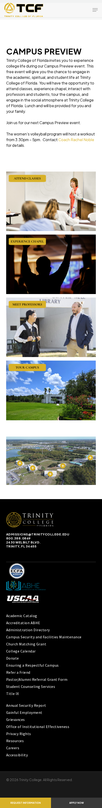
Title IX (12, 693)
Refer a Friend (18, 672)
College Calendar (21, 651)
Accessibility (17, 755)
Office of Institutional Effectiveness (38, 726)
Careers (12, 747)
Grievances (15, 719)
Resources (15, 740)
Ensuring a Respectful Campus (32, 665)
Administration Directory (28, 629)
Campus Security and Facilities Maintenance (44, 637)
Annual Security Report (26, 705)
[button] (95, 10)
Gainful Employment (24, 712)
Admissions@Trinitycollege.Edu (38, 534)
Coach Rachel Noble (76, 139)
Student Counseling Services (30, 686)
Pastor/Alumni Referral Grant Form (37, 679)
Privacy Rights (18, 733)
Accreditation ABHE (23, 622)
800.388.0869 (18, 538)
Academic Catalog (21, 615)
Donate (12, 658)
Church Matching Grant (26, 644)
